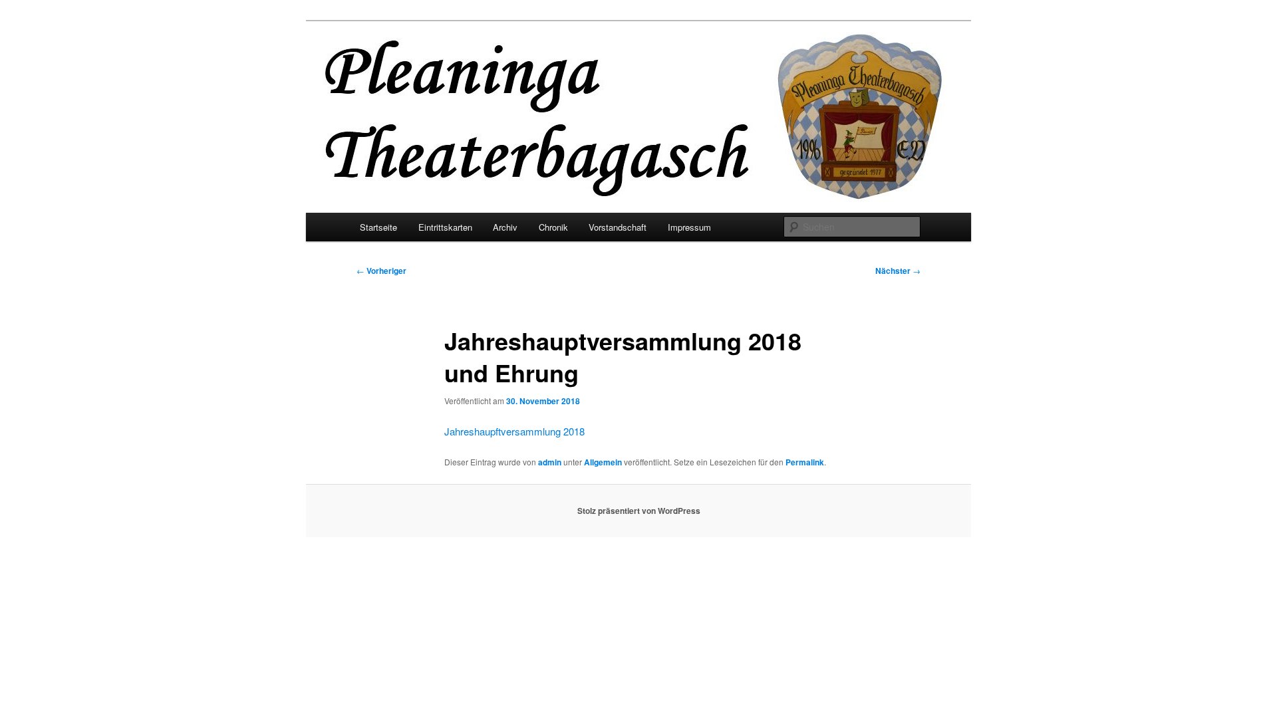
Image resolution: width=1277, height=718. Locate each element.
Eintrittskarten (445, 227)
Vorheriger (381, 271)
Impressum (689, 227)
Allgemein (603, 462)
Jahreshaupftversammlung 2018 (514, 431)
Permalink (804, 462)
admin (549, 462)
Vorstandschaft (617, 227)
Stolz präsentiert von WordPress (638, 511)
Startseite (378, 227)
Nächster (898, 271)
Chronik (553, 227)
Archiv (505, 227)
